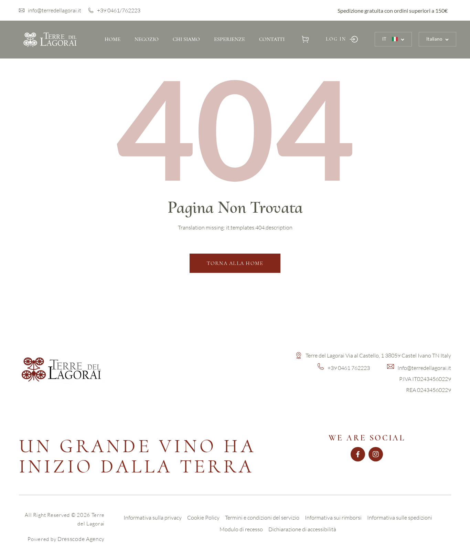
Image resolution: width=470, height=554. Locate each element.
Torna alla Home (235, 263)
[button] (305, 39)
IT (384, 39)
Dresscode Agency (81, 538)
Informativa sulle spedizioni (399, 517)
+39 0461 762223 (349, 367)
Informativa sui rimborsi (333, 517)
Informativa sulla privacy (153, 517)
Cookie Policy (203, 517)
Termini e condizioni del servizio (262, 517)
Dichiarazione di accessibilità (302, 529)
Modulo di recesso (241, 529)
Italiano (434, 39)
